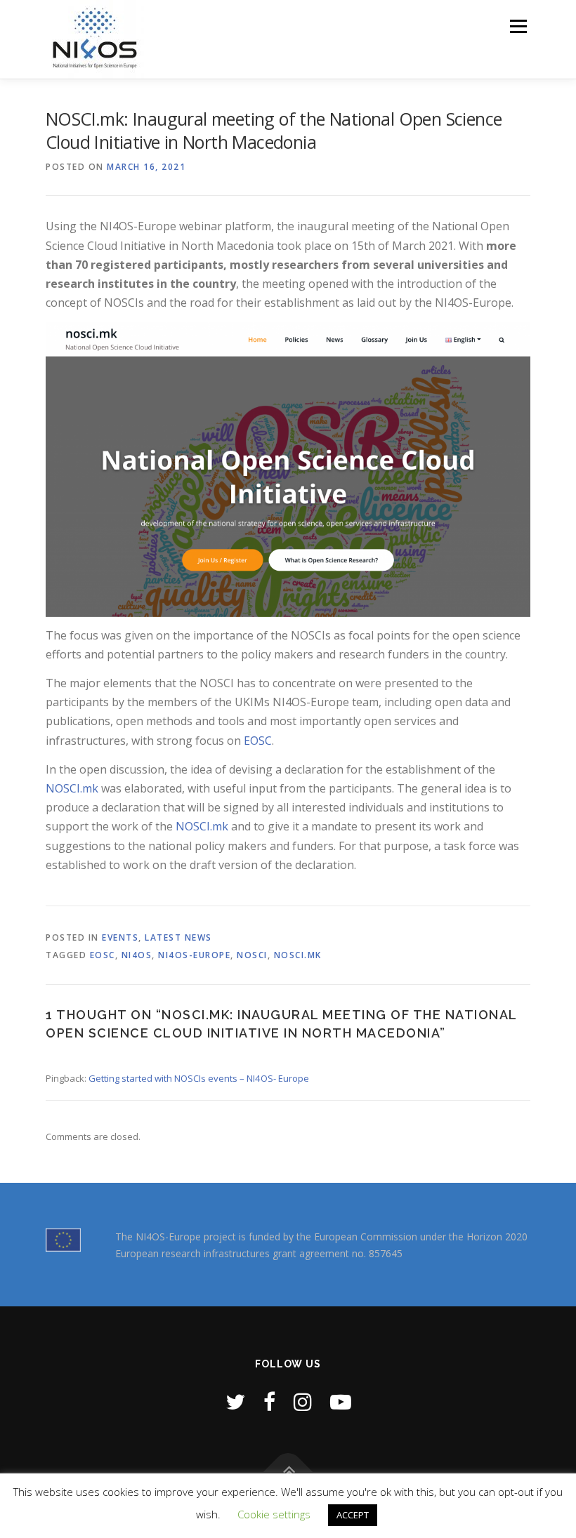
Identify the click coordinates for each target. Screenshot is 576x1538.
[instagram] (303, 1401)
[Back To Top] (288, 1472)
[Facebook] (269, 1401)
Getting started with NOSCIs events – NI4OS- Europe (199, 1078)
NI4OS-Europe (194, 955)
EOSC (258, 740)
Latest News (178, 937)
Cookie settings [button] (273, 1514)
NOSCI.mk (72, 788)
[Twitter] (235, 1401)
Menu (518, 26)
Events (120, 937)
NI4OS (137, 955)
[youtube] (340, 1401)
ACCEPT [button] (352, 1515)
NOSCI (252, 955)
